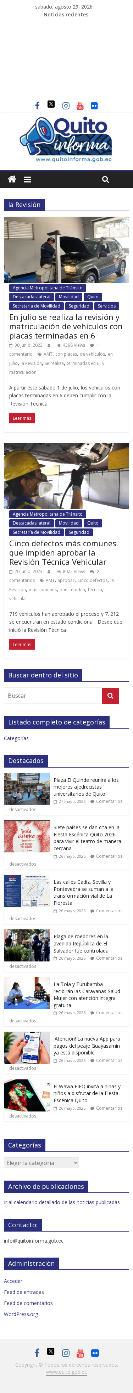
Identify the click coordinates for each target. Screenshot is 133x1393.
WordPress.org (21, 1314)
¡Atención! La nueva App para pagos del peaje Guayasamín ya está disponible (87, 1045)
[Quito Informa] (66, 120)
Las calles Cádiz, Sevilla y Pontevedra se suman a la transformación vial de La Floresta (83, 892)
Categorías (16, 738)
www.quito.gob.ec (66, 1371)
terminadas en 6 (83, 363)
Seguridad (79, 306)
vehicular (18, 598)
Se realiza (54, 363)
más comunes (43, 590)
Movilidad (69, 297)
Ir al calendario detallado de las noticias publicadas (62, 1202)
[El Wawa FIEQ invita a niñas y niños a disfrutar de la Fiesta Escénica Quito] (27, 1083)
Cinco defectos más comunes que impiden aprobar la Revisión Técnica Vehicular (62, 552)
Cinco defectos (92, 580)
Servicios (107, 306)
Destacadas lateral (31, 297)
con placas (66, 354)
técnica (95, 590)
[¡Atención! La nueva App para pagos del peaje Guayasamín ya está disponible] (27, 1035)
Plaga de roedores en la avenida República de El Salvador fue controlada (81, 943)
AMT (48, 354)
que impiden (72, 590)
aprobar (65, 580)
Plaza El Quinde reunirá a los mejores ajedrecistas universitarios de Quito (86, 787)
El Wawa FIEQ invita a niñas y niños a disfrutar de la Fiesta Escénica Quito (87, 1093)
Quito (93, 297)
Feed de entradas (24, 1292)
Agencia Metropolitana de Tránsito (48, 288)
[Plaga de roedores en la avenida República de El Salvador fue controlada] (27, 933)
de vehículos (92, 354)
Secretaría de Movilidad (36, 306)
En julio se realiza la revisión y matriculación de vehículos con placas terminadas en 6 (66, 326)
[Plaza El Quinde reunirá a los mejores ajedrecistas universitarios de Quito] (27, 776)
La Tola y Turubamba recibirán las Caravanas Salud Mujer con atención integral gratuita (87, 994)
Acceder (13, 1281)
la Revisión (31, 363)
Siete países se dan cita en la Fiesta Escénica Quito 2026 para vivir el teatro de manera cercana (87, 838)
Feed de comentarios (28, 1303)
